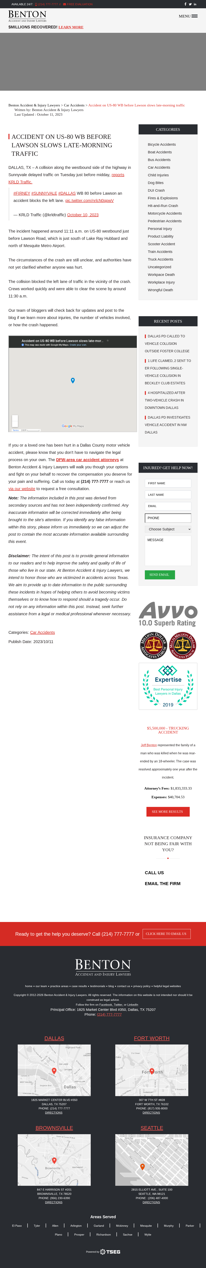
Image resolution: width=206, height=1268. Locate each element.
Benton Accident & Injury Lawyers (57, 110)
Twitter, (119, 1004)
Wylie (147, 1234)
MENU (185, 16)
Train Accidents (160, 252)
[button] (168, 129)
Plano (58, 1234)
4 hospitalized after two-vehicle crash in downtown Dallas (165, 400)
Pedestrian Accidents (165, 221)
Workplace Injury (161, 282)
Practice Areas (59, 986)
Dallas (54, 1038)
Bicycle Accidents (162, 144)
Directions (53, 1112)
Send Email (159, 574)
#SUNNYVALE (44, 193)
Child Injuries (158, 175)
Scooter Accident (161, 244)
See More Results (167, 811)
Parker (190, 1225)
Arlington (76, 1225)
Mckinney (122, 1225)
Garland (99, 1225)
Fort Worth (152, 1038)
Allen (55, 1225)
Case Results (79, 986)
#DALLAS (67, 193)
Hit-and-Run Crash (163, 206)
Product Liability (160, 236)
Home (28, 986)
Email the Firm (162, 883)
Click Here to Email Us (166, 933)
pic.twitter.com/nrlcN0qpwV (89, 200)
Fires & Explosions (163, 198)
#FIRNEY (21, 193)
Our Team (41, 986)
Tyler (37, 1225)
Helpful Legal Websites (167, 986)
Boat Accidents (160, 152)
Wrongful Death (160, 290)
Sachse (127, 1234)
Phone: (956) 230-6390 (54, 1198)
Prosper (79, 1234)
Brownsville (54, 1128)
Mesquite (146, 1225)
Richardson (103, 1234)
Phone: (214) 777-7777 (54, 1108)
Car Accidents (42, 632)
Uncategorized (159, 267)
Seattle (152, 1128)
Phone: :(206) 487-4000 (152, 1198)
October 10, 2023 (83, 215)
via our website (21, 488)
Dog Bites (156, 183)
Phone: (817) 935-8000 (152, 1108)
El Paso (17, 1225)
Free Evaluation (79, 4)
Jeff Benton (149, 745)
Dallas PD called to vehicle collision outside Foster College (167, 344)
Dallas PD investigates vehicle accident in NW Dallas (167, 425)
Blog (111, 986)
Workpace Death (161, 275)
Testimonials (97, 986)
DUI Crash (156, 190)
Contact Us (123, 986)
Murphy (169, 1225)
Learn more (71, 27)
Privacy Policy (141, 986)
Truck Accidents (160, 259)
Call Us (154, 872)
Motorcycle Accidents (165, 213)
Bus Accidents (159, 160)
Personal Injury (160, 229)
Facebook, (106, 1004)
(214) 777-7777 (48, 4)
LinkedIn (132, 1004)
